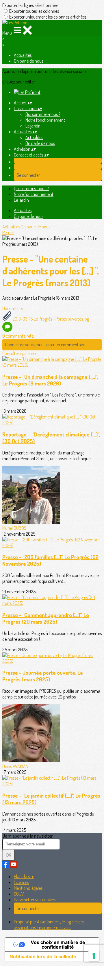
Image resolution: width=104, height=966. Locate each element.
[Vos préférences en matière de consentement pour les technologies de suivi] (93, 955)
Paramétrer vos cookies (34, 900)
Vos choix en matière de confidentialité (58, 944)
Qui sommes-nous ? (42, 114)
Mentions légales (28, 888)
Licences (21, 882)
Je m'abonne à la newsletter (27, 836)
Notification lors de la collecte (43, 956)
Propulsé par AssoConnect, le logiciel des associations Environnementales (49, 924)
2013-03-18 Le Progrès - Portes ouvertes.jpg (50, 319)
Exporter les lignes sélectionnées (30, 5)
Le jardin (32, 126)
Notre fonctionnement (45, 120)
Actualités (22, 55)
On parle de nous (28, 61)
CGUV (19, 894)
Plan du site (24, 876)
